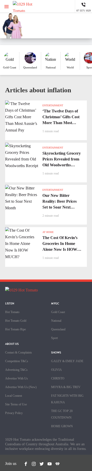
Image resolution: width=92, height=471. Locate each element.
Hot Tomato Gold (15, 320)
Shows (56, 352)
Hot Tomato (12, 312)
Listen (9, 303)
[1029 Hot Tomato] (30, 6)
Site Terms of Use (16, 404)
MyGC (55, 303)
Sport (54, 338)
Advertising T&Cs (16, 370)
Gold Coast (58, 312)
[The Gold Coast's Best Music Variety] (60, 23)
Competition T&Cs (16, 361)
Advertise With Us (16, 378)
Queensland (58, 329)
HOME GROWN (62, 426)
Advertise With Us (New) (21, 387)
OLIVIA (56, 370)
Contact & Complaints (18, 352)
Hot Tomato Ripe (15, 329)
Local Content (13, 396)
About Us (12, 344)
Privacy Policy (14, 413)
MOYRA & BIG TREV (65, 387)
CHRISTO (57, 378)
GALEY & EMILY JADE (67, 361)
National (56, 320)
